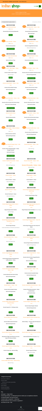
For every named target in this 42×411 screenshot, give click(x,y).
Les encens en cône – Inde (6, 402)
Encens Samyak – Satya (10, 41)
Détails (10, 35)
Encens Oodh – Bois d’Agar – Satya (10, 68)
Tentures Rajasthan (5, 388)
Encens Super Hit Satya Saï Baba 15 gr (31, 317)
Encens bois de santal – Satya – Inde (31, 27)
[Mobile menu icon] (40, 6)
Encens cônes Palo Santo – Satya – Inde (10, 98)
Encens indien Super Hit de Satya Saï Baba (31, 332)
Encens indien (4, 380)
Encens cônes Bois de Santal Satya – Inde (31, 285)
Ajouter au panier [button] (10, 48)
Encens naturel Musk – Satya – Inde (31, 83)
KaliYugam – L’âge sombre (7, 394)
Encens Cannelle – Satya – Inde (31, 68)
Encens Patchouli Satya (10, 27)
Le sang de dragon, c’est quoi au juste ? (9, 397)
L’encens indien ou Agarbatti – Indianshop (10, 399)
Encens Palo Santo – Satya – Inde (31, 113)
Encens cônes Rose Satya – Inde (31, 98)
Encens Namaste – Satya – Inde (31, 144)
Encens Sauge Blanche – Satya (31, 41)
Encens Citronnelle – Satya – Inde (31, 160)
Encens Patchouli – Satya (10, 189)
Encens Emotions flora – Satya (10, 237)
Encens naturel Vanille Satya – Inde (31, 128)
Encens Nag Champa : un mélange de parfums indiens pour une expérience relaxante (19, 395)
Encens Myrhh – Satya (31, 175)
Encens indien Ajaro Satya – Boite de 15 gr (11, 360)
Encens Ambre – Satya (11, 175)
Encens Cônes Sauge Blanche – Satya (31, 252)
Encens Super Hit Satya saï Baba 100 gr (10, 346)
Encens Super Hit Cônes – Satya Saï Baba (31, 346)
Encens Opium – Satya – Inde (10, 285)
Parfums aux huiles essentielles (9, 382)
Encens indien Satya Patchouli (10, 317)
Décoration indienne (5, 378)
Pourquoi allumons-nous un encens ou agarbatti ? (12, 400)
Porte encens (4, 383)
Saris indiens (4, 385)
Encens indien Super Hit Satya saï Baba (10, 332)
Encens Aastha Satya (10, 113)
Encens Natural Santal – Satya (31, 55)
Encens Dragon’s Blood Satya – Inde (31, 301)
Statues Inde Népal (5, 387)
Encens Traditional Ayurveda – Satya (11, 160)
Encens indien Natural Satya (10, 55)
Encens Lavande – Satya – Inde (31, 268)
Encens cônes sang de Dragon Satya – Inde (10, 144)
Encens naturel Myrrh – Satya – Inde (10, 83)
